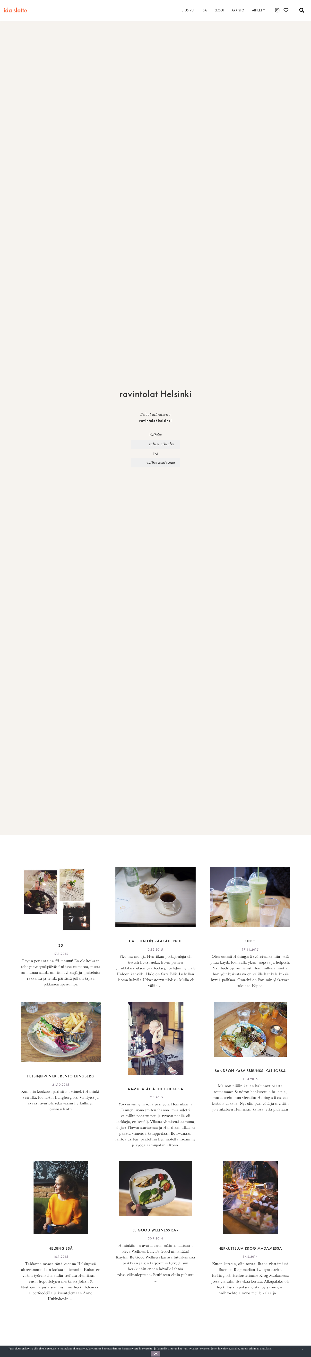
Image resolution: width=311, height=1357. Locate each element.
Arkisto (238, 10)
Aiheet (257, 10)
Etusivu (187, 10)
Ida (204, 10)
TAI (155, 454)
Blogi (219, 10)
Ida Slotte (15, 10)
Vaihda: (155, 434)
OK (155, 1354)
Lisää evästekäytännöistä (287, 1348)
